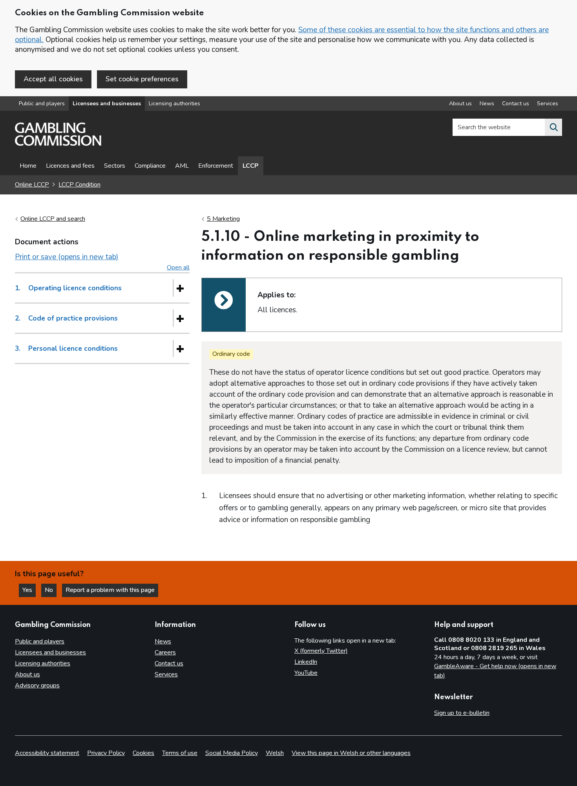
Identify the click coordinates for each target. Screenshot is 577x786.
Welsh (275, 753)
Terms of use (179, 753)
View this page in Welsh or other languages (351, 753)
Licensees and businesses (107, 103)
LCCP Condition (79, 184)
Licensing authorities (174, 103)
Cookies (143, 753)
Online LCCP (32, 184)
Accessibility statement (47, 753)
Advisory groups (37, 685)
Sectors (114, 165)
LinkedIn (305, 662)
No (51, 590)
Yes (29, 590)
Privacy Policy (106, 753)
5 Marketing (223, 218)
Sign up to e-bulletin (461, 713)
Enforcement (215, 165)
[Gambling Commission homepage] (58, 143)
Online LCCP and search (52, 218)
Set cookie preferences (142, 79)
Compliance (150, 165)
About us (460, 103)
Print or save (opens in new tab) (67, 257)
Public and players (42, 103)
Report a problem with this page (110, 590)
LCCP (251, 165)
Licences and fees (70, 165)
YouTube (306, 673)
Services (547, 103)
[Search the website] (553, 127)
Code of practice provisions (66, 318)
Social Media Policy (231, 753)
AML (182, 165)
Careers (165, 652)
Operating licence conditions (68, 288)
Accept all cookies (53, 79)
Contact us (515, 103)
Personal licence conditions (66, 348)
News (487, 103)
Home (28, 165)
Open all (178, 267)
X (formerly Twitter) (321, 651)
